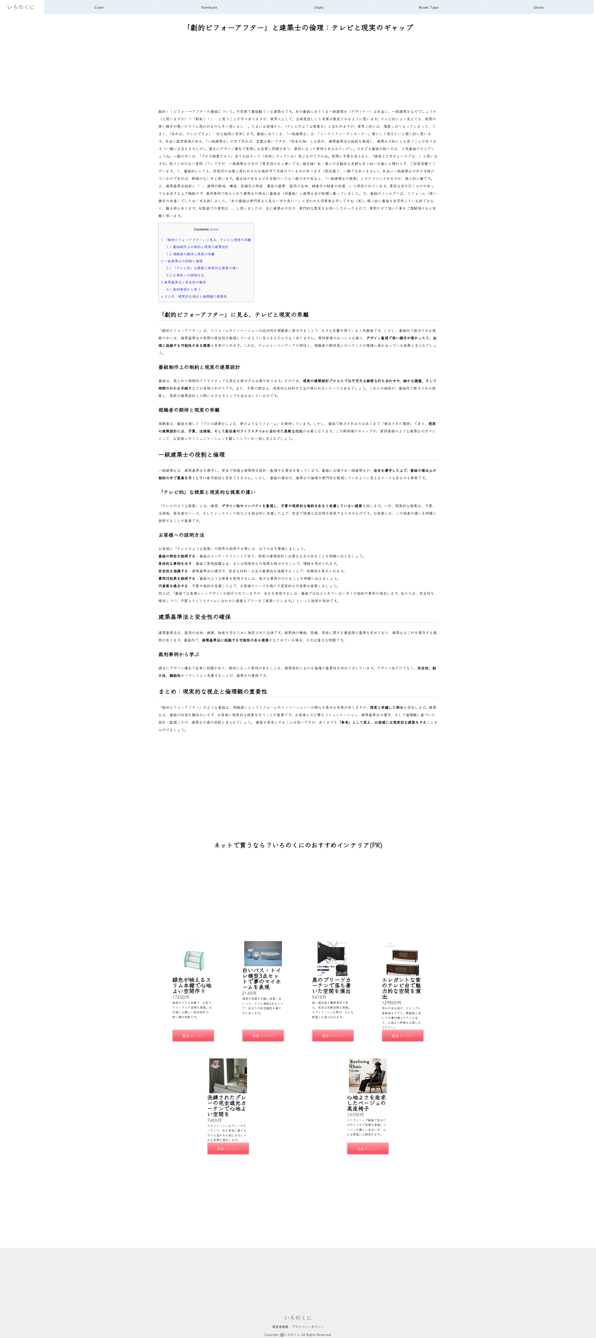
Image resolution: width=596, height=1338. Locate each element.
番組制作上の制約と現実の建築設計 (197, 246)
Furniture (209, 7)
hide (214, 229)
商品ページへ (193, 1035)
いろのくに (21, 7)
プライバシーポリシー (308, 1326)
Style (319, 7)
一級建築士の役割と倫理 (182, 260)
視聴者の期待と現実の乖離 (190, 253)
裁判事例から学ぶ (183, 289)
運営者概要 (280, 1326)
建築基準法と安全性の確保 (183, 281)
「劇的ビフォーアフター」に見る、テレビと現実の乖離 (206, 239)
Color (99, 7)
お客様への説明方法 (185, 274)
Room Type (429, 7)
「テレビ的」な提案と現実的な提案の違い (202, 267)
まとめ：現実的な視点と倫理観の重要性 (194, 296)
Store (539, 7)
